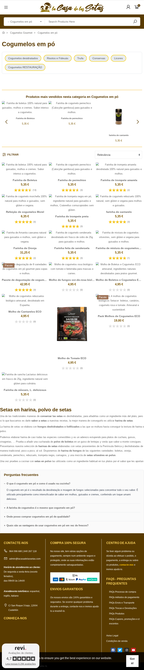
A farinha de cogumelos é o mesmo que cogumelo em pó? (41, 507)
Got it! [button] (132, 661)
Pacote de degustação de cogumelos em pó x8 (32, 279)
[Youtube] (133, 650)
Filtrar (13, 154)
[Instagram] (126, 650)
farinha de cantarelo (119, 135)
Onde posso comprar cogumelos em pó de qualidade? (38, 516)
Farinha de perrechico (72, 118)
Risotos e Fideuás (57, 58)
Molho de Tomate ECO (72, 358)
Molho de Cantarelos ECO (24, 311)
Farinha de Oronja (25, 248)
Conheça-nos (15, 618)
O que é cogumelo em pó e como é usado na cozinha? (38, 483)
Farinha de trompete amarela (119, 180)
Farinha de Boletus (25, 118)
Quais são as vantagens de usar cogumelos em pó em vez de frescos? (47, 525)
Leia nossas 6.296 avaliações (20, 664)
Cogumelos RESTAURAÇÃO (25, 67)
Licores (118, 58)
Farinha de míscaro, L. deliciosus (25, 389)
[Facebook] (113, 650)
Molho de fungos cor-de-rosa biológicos (75, 279)
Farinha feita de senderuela (71, 248)
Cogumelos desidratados (23, 58)
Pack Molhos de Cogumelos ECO (119, 316)
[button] (137, 122)
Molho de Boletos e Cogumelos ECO (119, 279)
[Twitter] (120, 650)
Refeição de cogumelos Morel (25, 211)
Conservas (98, 58)
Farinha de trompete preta (71, 216)
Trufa (80, 58)
